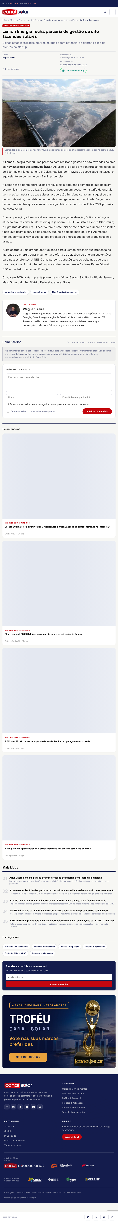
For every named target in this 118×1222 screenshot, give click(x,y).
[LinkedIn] (95, 1217)
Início (4, 20)
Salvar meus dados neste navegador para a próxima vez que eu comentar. (50, 404)
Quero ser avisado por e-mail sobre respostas (33, 411)
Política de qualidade (14, 1140)
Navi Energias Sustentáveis (64, 292)
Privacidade (10, 1136)
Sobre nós (9, 1126)
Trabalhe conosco (13, 1145)
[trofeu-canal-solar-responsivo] (59, 1031)
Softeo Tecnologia (28, 1198)
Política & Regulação (70, 946)
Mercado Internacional (44, 946)
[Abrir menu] (112, 12)
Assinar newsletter (59, 984)
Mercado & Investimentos (22, 20)
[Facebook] (7, 1106)
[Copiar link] (111, 1217)
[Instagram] (13, 1106)
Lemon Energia (39, 292)
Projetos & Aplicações (95, 946)
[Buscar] (105, 12)
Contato (8, 1131)
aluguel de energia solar (16, 292)
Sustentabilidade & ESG (15, 953)
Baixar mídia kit (72, 1137)
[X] (103, 1217)
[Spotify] (40, 1106)
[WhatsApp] (88, 1217)
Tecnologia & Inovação (42, 953)
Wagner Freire (8, 57)
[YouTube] (26, 1106)
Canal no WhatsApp (75, 70)
